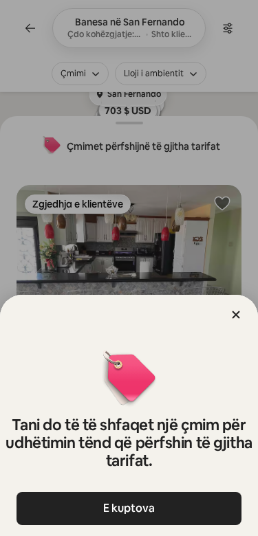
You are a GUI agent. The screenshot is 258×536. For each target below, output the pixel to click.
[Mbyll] (235, 314)
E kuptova (129, 508)
